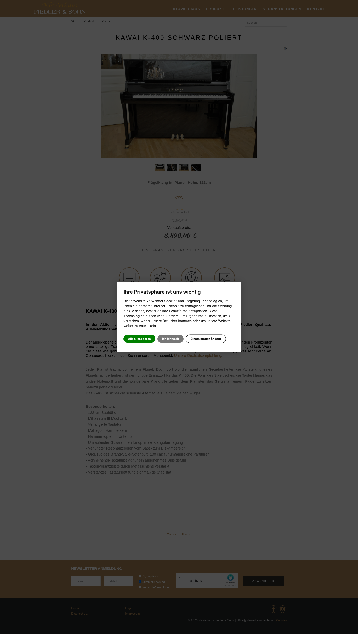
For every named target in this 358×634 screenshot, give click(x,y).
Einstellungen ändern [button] (206, 339)
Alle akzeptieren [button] (139, 339)
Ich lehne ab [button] (170, 339)
